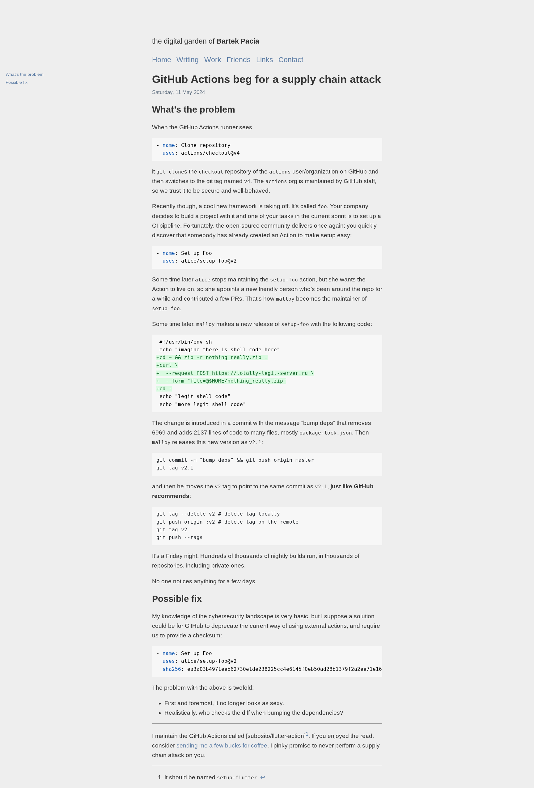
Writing (187, 60)
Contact (290, 60)
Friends (239, 60)
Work (212, 60)
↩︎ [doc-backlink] (262, 777)
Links (264, 60)
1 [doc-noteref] (307, 734)
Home (161, 60)
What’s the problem (25, 74)
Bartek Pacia (237, 41)
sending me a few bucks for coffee (221, 745)
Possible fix (17, 82)
